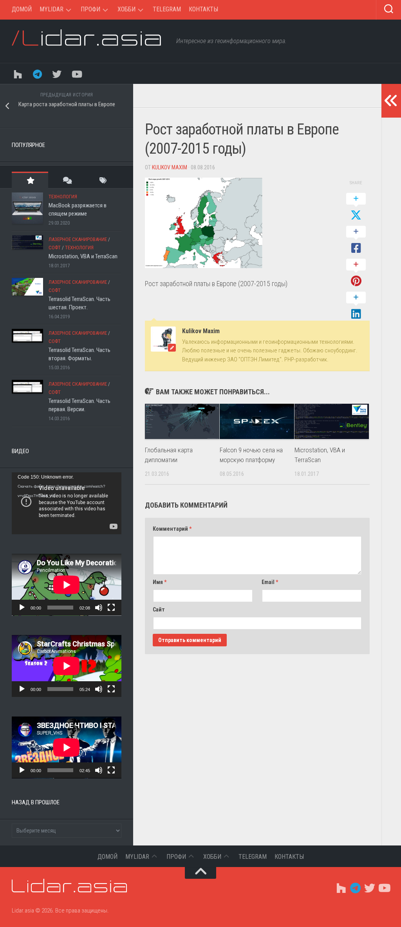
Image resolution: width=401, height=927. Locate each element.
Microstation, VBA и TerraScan (83, 256)
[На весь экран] (111, 607)
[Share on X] (356, 207)
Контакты (203, 9)
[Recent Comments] (66, 180)
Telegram (167, 9)
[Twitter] (57, 73)
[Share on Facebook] (356, 240)
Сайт (159, 609)
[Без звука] (99, 607)
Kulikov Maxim (169, 167)
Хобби (126, 9)
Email (270, 582)
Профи (90, 9)
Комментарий (172, 529)
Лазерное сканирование (78, 239)
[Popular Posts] (30, 180)
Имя (159, 582)
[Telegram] (37, 73)
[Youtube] (76, 73)
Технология (63, 197)
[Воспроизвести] (22, 607)
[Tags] (103, 180)
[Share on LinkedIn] (356, 306)
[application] (66, 503)
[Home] (17, 73)
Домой (22, 9)
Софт (55, 247)
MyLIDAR (51, 9)
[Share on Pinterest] (356, 273)
